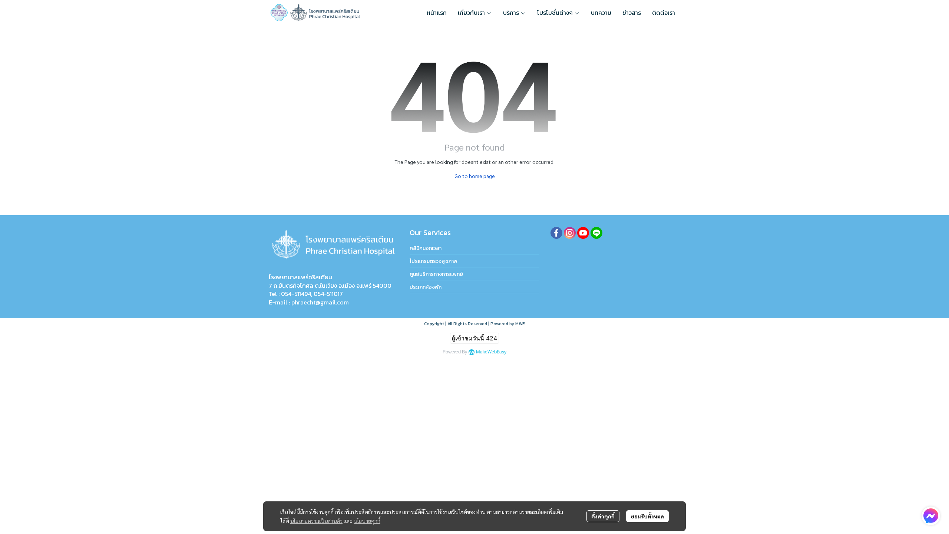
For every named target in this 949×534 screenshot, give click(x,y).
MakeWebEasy (491, 352)
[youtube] (583, 233)
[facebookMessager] (930, 515)
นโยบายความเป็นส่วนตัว (316, 520)
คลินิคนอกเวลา (426, 248)
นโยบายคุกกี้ (367, 520)
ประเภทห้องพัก (426, 287)
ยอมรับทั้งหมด (647, 516)
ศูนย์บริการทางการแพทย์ (436, 274)
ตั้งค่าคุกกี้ (603, 516)
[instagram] (570, 233)
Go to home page (474, 175)
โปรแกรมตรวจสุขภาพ (433, 261)
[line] (596, 233)
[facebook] (556, 233)
